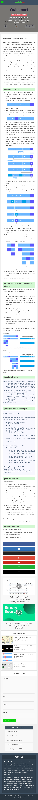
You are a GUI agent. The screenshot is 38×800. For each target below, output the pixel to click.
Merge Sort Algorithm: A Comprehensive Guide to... (21, 663)
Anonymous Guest (25, 20)
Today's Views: (11, 736)
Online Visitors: (11, 731)
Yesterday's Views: (12, 740)
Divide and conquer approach (22, 289)
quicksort (24, 44)
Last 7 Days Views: (12, 744)
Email (5, 704)
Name (5, 696)
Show (26, 38)
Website (5, 712)
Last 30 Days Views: (13, 749)
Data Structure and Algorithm (19, 14)
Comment (5, 678)
